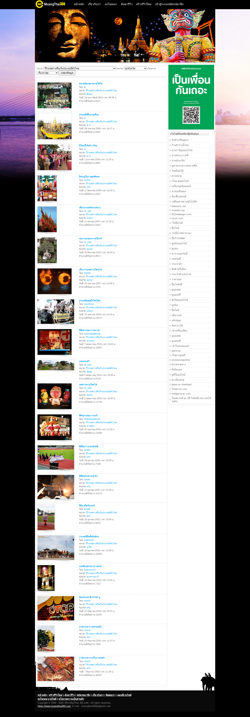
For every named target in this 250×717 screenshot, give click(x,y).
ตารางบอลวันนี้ (179, 253)
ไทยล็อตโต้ (178, 170)
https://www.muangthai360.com (54, 706)
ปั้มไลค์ (175, 228)
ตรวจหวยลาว (179, 364)
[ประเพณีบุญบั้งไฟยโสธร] (56, 325)
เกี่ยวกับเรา (94, 4)
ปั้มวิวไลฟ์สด (178, 238)
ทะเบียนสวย (178, 379)
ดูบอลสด (176, 289)
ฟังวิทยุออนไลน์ (180, 300)
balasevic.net (179, 206)
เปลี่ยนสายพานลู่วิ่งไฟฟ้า (184, 201)
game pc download (181, 384)
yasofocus (89, 304)
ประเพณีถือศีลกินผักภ (89, 536)
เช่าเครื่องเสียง (179, 330)
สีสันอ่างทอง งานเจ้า (88, 415)
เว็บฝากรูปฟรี (178, 355)
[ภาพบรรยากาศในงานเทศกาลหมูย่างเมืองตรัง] (56, 682)
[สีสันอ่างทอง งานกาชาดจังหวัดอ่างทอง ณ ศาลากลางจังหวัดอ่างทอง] (55, 356)
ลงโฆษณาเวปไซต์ (47, 699)
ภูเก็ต (89, 547)
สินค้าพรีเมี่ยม (179, 269)
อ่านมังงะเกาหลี (180, 155)
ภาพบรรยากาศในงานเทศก (92, 657)
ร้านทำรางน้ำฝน (180, 145)
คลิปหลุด (176, 320)
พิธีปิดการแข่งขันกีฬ (88, 446)
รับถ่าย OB (177, 325)
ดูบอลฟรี (176, 294)
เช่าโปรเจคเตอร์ (180, 346)
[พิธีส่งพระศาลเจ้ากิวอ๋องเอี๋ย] (56, 500)
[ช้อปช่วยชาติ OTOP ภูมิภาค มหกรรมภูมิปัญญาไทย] (56, 621)
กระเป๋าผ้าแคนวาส (181, 274)
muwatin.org (178, 210)
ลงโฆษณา (111, 4)
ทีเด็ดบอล (177, 369)
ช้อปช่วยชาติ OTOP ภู (89, 597)
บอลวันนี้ (176, 258)
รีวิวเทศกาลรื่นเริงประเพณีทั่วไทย (101, 90)
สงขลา (90, 218)
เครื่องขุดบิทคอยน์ (181, 186)
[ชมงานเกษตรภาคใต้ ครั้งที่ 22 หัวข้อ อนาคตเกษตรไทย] (47, 264)
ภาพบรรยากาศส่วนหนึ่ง (90, 626)
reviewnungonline (181, 359)
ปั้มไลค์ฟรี (177, 284)
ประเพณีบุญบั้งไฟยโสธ (89, 300)
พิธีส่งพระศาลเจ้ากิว (88, 476)
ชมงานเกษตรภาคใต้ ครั (90, 238)
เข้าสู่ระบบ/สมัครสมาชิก (169, 4)
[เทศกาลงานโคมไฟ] (55, 410)
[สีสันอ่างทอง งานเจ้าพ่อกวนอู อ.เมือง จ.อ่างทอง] (55, 441)
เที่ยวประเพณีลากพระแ (90, 207)
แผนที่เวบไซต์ (124, 695)
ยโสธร (90, 311)
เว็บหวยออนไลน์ (180, 181)
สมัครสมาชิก (83, 695)
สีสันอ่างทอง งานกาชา (89, 330)
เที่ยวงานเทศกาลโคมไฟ (90, 269)
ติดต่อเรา (110, 695)
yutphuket (89, 540)
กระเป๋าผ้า (177, 264)
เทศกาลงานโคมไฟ (88, 384)
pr (85, 87)
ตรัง (88, 187)
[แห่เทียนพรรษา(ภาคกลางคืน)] (46, 592)
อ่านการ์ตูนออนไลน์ (182, 150)
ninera (87, 180)
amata (87, 450)
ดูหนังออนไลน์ (179, 243)
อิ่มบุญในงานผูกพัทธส (89, 176)
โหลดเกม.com (179, 389)
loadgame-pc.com (181, 393)
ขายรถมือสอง (179, 191)
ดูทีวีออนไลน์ (178, 374)
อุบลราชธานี (93, 576)
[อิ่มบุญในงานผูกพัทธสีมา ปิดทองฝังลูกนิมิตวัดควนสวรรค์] (47, 202)
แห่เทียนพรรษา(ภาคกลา (90, 566)
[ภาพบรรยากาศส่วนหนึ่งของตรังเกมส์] (46, 652)
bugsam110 (90, 569)
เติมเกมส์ (176, 315)
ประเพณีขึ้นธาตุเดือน (89, 114)
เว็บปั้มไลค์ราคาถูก (181, 233)
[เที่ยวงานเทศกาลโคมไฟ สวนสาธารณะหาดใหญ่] (55, 295)
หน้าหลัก (79, 4)
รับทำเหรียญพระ (180, 140)
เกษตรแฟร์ (84, 361)
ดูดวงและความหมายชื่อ (184, 165)
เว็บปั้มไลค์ (177, 223)
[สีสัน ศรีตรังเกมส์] (46, 531)
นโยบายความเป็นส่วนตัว (71, 699)
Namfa (87, 273)
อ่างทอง (90, 340)
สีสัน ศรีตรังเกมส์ (87, 505)
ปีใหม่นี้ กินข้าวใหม (88, 145)
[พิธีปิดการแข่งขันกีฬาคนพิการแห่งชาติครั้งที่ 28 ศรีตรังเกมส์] (56, 471)
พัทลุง (89, 94)
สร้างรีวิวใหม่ (143, 4)
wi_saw (88, 211)
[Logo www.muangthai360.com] (53, 7)
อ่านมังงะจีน (178, 160)
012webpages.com (181, 214)
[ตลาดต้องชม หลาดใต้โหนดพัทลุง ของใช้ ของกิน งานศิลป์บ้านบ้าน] (55, 109)
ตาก (89, 125)
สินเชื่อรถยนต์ (179, 196)
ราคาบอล (177, 279)
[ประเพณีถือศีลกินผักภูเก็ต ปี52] (56, 561)
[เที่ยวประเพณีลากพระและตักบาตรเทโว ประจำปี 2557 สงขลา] (47, 233)
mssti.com (177, 218)
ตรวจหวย (177, 176)
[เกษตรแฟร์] (56, 371)
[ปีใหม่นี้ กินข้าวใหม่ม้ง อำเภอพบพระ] (55, 171)
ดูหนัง (175, 305)
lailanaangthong (92, 333)
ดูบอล (175, 248)
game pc (176, 350)
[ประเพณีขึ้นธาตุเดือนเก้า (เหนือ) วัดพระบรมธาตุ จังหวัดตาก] (55, 140)
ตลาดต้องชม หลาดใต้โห (90, 83)
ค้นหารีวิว (126, 4)
